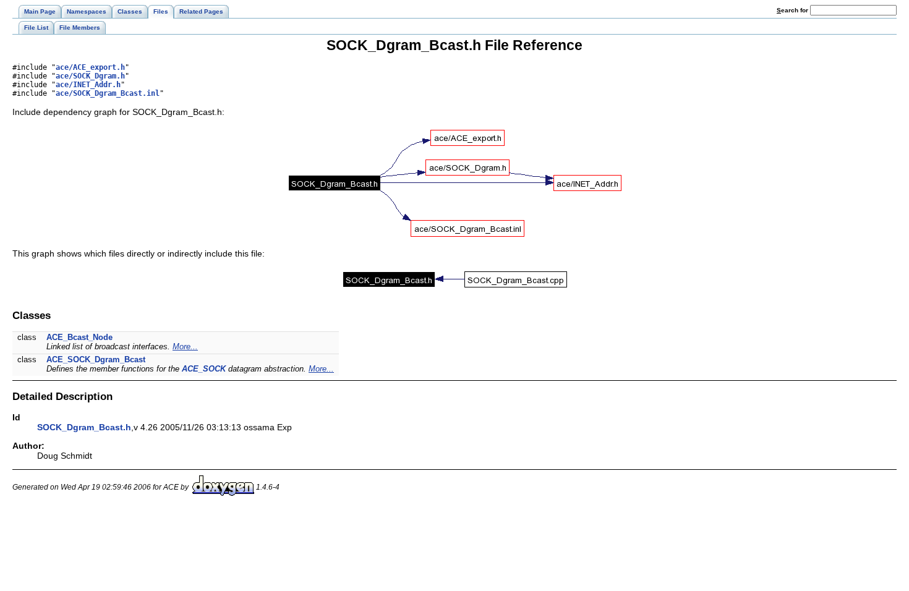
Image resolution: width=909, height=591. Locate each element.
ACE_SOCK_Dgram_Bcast (95, 359)
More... (185, 346)
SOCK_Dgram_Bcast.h (84, 427)
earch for (793, 10)
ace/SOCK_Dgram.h (90, 76)
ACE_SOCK (204, 368)
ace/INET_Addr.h (88, 84)
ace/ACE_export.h (90, 67)
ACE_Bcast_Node (79, 337)
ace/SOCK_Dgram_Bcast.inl (108, 93)
